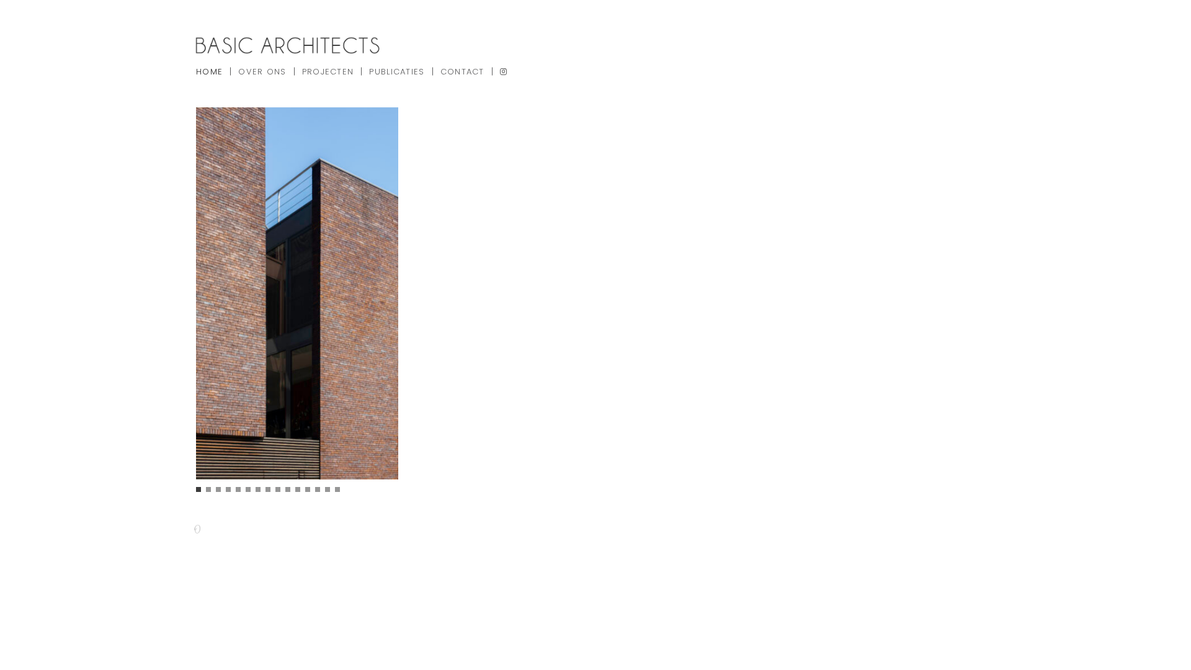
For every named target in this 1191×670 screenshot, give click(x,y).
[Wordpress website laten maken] (196, 530)
